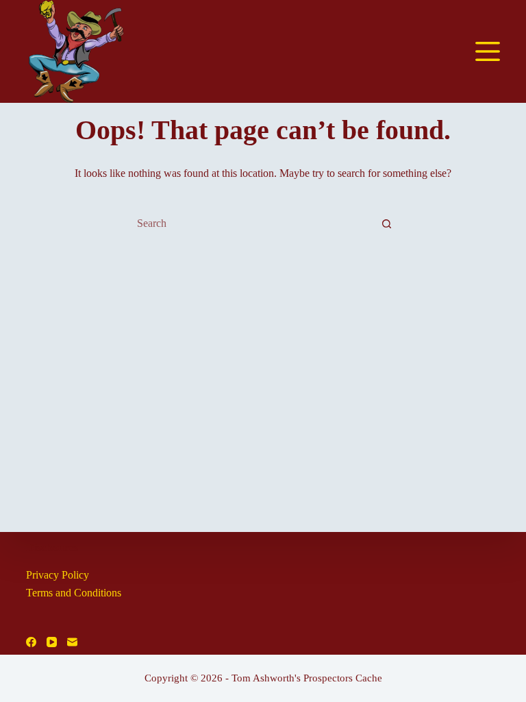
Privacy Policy (57, 575)
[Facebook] (31, 642)
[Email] (72, 642)
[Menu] (487, 51)
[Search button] (386, 223)
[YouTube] (52, 642)
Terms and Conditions (73, 592)
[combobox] (250, 223)
